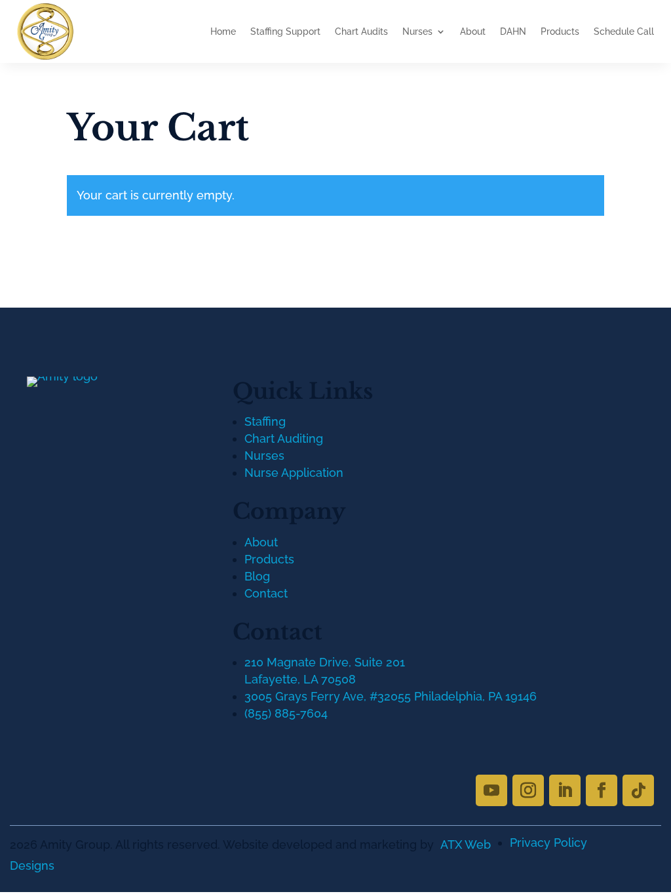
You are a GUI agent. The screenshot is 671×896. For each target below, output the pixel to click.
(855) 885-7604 (286, 713)
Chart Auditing (283, 438)
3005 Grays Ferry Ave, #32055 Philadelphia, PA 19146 (390, 696)
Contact (266, 593)
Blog (257, 576)
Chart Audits (361, 31)
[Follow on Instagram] (528, 790)
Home (223, 31)
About (473, 31)
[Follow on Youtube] (491, 790)
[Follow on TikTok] (638, 790)
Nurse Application (293, 472)
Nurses (417, 31)
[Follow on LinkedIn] (565, 790)
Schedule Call (624, 31)
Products (560, 31)
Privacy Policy (548, 842)
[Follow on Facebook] (601, 790)
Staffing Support (285, 31)
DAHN (513, 31)
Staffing (265, 421)
